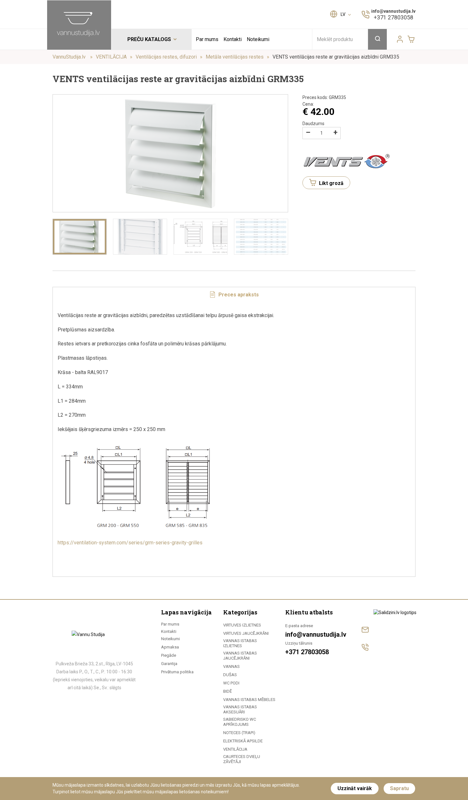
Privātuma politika (177, 671)
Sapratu (399, 788)
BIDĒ (227, 691)
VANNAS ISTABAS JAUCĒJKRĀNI (240, 656)
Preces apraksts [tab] (238, 295)
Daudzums (313, 123)
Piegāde (168, 655)
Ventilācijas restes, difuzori (166, 57)
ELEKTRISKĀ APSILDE (243, 741)
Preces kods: (324, 97)
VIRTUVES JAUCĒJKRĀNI (246, 633)
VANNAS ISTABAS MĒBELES (249, 699)
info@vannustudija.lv (393, 11)
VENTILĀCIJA (111, 57)
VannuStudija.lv (70, 57)
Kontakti (232, 39)
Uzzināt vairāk (354, 788)
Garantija (169, 663)
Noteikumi (258, 39)
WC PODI (231, 683)
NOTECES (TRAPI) (239, 732)
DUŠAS (230, 674)
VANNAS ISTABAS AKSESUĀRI (240, 709)
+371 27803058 (393, 17)
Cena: (308, 104)
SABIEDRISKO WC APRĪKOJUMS (239, 722)
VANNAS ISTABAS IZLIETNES (240, 643)
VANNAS (231, 666)
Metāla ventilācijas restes (235, 57)
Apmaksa (170, 647)
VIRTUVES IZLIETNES (242, 625)
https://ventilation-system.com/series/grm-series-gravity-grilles (130, 543)
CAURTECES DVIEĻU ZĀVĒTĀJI (241, 759)
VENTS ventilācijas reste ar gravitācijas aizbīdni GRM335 (336, 57)
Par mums (207, 39)
